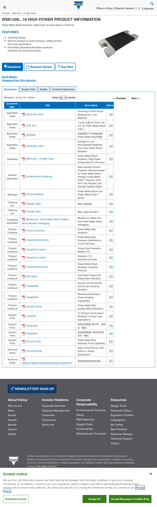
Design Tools (28, 89)
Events (12, 415)
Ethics (80, 415)
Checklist (31, 315)
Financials (48, 415)
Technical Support (121, 438)
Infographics (118, 420)
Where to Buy (104, 8)
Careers (12, 429)
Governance (49, 420)
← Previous (119, 98)
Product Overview (35, 230)
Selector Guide (34, 306)
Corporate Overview (53, 405)
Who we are (15, 405)
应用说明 (30, 134)
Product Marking (34, 194)
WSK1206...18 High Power (40, 158)
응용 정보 (31, 125)
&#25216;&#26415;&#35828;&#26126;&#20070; (47, 363)
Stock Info (48, 424)
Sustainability (84, 429)
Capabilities (32, 285)
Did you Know (33, 341)
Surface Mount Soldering (39, 176)
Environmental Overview (90, 410)
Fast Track (31, 276)
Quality (43, 89)
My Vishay (117, 424)
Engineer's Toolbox (122, 415)
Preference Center (16, 499)
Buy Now (66, 67)
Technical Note (34, 350)
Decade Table (33, 203)
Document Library (121, 410)
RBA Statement (85, 419)
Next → (136, 98)
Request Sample (40, 67)
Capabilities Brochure (37, 239)
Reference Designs (122, 434)
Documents (10, 89)
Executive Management (56, 410)
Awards (12, 420)
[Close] (151, 474)
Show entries (63, 97)
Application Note (34, 114)
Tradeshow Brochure (37, 266)
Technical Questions (63, 89)
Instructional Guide (36, 249)
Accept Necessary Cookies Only (130, 499)
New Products (119, 429)
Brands (12, 424)
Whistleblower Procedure (91, 433)
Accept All (94, 499)
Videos (115, 443)
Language (147, 8)
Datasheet (14, 67)
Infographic (32, 325)
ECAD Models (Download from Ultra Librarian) (19, 78)
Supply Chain (84, 424)
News (11, 410)
